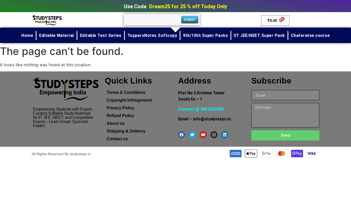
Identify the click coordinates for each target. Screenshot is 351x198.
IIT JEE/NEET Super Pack (259, 35)
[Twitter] (192, 134)
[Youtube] (203, 134)
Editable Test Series (101, 35)
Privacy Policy (120, 108)
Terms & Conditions (126, 92)
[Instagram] (213, 134)
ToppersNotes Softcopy (152, 35)
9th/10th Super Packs (205, 35)
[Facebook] (181, 134)
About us (116, 123)
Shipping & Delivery (126, 131)
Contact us (117, 139)
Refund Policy (120, 115)
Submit (190, 19)
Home (27, 35)
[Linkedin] (224, 134)
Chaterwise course (310, 35)
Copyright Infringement (129, 100)
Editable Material (56, 35)
